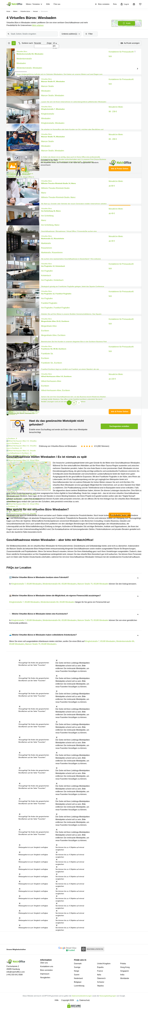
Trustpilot (9, 938)
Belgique (77, 982)
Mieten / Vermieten (33, 4)
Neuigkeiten (45, 977)
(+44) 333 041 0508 (14, 975)
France (100, 971)
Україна (100, 986)
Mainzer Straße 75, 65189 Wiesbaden (93, 584)
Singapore (124, 971)
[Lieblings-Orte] (140, 4)
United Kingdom (103, 964)
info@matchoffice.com (15, 972)
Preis (115, 4)
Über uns (57, 4)
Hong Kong (125, 967)
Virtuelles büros (25, 11)
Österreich (101, 978)
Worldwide (124, 978)
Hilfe (48, 4)
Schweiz (100, 982)
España (100, 967)
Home (8, 11)
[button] (9, 68)
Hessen (35, 11)
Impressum (44, 974)
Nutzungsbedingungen (108, 996)
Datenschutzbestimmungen (82, 996)
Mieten (15, 11)
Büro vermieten (103, 4)
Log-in (126, 4)
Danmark (78, 964)
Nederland (78, 978)
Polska (123, 964)
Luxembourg (79, 986)
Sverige (77, 967)
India (122, 975)
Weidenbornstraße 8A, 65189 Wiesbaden (60, 584)
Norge (76, 971)
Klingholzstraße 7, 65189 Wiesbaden (26, 584)
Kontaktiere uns (46, 966)
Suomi (76, 975)
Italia (99, 975)
